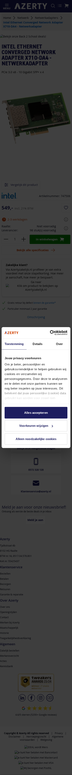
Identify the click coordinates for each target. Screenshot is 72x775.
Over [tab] (59, 343)
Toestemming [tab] (14, 343)
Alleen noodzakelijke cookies (36, 438)
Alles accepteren (36, 412)
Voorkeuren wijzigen (33, 425)
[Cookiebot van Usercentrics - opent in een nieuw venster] (50, 332)
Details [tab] (37, 343)
